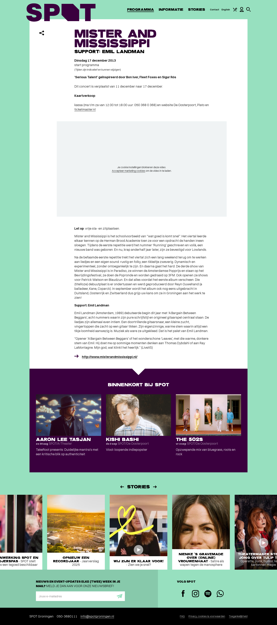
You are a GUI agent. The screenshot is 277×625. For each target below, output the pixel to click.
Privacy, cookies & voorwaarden (207, 616)
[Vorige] (122, 486)
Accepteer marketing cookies (128, 170)
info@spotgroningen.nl (97, 616)
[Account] (242, 11)
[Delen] (42, 33)
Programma (140, 9)
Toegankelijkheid (238, 616)
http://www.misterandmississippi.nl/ (109, 357)
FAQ (182, 616)
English (226, 9)
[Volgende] (155, 486)
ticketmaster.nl (85, 109)
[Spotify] (208, 594)
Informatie (171, 9)
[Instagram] (195, 594)
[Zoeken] (248, 10)
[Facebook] (183, 594)
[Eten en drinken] (235, 10)
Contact (214, 9)
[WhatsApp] (220, 594)
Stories (196, 9)
